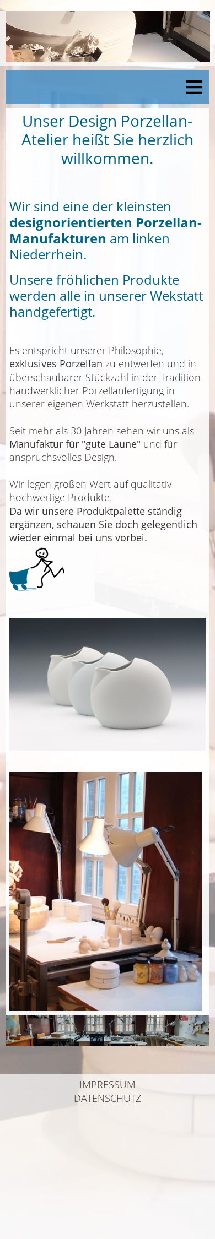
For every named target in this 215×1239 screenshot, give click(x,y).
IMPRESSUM (107, 1084)
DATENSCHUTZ (107, 1098)
